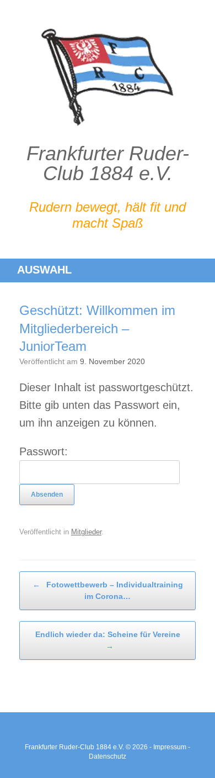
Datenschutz (107, 756)
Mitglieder (86, 532)
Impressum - (171, 747)
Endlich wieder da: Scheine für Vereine (107, 640)
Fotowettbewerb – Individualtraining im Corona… (108, 590)
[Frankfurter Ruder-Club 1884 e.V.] (107, 77)
